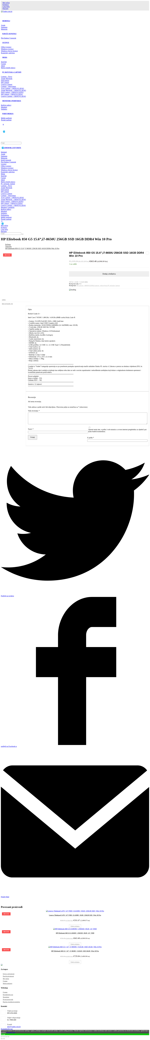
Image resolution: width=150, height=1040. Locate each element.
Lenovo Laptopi (6, 194)
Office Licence (6, 166)
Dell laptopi (5, 190)
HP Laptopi (5, 192)
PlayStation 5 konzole (8, 162)
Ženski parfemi (6, 219)
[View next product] (147, 253)
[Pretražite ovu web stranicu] (11, 143)
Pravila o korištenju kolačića (11, 1002)
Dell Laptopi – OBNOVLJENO (12, 201)
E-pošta (90, 438)
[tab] (16, 300)
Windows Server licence (9, 170)
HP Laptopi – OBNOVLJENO (12, 203)
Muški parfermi (6, 217)
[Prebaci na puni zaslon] (6, 1036)
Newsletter (6, 997)
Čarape (3, 178)
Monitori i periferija (7, 207)
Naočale (4, 176)
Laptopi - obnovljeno (100, 285)
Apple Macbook (6, 188)
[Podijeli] (4, 1036)
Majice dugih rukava (8, 182)
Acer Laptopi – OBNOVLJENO (12, 198)
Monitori (4, 211)
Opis (4, 300)
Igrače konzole (6, 160)
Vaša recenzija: (34, 411)
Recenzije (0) (7, 304)
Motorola (4, 158)
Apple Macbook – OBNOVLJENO (13, 199)
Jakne (3, 180)
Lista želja (6, 7)
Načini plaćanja (7, 983)
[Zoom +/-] (8, 1036)
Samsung (4, 156)
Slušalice (4, 213)
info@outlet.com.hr (14, 1027)
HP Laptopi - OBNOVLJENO (85, 285)
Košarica (6, 5)
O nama (5, 981)
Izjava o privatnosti (8, 974)
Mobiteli (4, 152)
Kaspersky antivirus (8, 172)
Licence (3, 164)
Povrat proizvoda (8, 999)
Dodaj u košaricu (109, 274)
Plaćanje (5, 9)
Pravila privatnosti (8, 976)
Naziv (30, 429)
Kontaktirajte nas (8, 994)
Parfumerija (5, 215)
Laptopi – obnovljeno (8, 196)
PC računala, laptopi (8, 184)
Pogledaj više (11, 1032)
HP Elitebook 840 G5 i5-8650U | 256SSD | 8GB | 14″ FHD (75, 933)
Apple (3, 154)
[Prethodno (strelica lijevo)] (2, 1038)
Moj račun (6, 3)
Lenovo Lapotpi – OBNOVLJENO (13, 205)
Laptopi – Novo (6, 186)
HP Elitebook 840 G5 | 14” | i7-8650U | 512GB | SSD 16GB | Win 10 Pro (75, 951)
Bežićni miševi (6, 209)
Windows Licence (7, 168)
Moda (3, 174)
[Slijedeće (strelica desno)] (4, 1038)
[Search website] (2, 138)
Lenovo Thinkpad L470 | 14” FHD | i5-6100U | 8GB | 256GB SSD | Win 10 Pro (75, 915)
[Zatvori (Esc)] (2, 1036)
